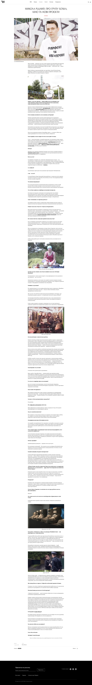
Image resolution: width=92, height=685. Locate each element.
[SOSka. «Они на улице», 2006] (46, 320)
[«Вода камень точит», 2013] (46, 516)
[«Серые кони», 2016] (46, 561)
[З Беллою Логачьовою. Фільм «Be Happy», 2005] (46, 255)
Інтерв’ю (46, 15)
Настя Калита (24, 644)
